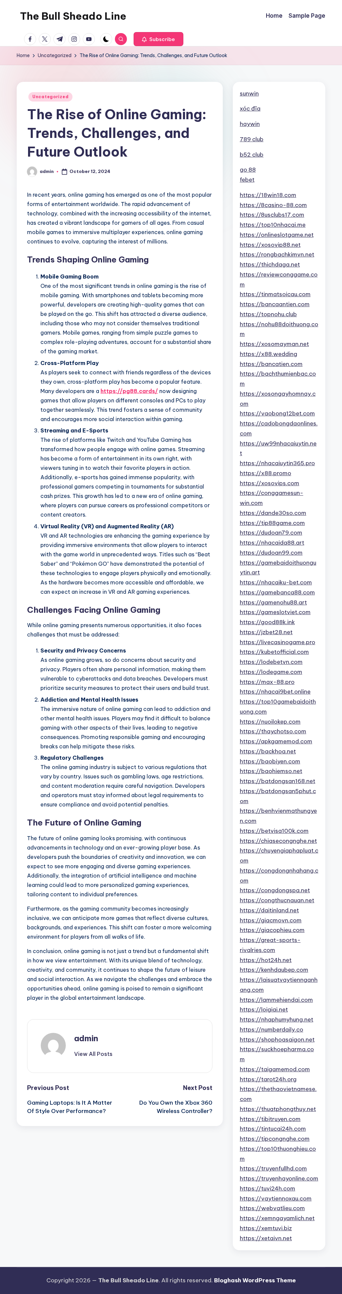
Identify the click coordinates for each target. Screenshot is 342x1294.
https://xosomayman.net (274, 344)
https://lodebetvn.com (271, 662)
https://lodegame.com (271, 672)
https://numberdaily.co (271, 1029)
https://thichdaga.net (270, 264)
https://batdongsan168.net (277, 781)
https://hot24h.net (266, 960)
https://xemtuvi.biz (266, 1228)
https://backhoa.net (268, 751)
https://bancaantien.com (275, 304)
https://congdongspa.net (275, 890)
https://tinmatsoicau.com (275, 294)
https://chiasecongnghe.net (278, 841)
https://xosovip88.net (270, 244)
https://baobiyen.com (270, 761)
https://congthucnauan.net (277, 900)
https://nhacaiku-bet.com (276, 582)
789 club (252, 139)
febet (247, 179)
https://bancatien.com (271, 364)
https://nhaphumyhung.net (276, 1019)
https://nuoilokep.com (270, 721)
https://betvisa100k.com (274, 831)
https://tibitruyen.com (270, 1119)
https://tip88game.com (272, 523)
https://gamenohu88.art (273, 602)
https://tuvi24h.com (267, 1188)
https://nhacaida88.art (272, 542)
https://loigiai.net (264, 1009)
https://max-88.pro (267, 682)
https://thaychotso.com (273, 731)
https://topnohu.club (268, 314)
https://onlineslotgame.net (277, 234)
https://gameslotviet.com (275, 612)
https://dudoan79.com (271, 532)
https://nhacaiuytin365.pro (277, 463)
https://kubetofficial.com (274, 652)
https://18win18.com (268, 195)
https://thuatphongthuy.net (278, 1109)
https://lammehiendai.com (276, 999)
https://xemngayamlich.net (277, 1218)
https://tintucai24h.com (273, 1128)
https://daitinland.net (269, 910)
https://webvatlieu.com (272, 1208)
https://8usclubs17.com (272, 214)
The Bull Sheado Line (73, 16)
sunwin (249, 93)
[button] (158, 39)
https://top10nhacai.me (273, 224)
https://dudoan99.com (271, 552)
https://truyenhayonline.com (279, 1178)
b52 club (252, 154)
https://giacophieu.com (272, 930)
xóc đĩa (250, 108)
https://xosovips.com (269, 483)
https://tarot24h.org (268, 1079)
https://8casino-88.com (273, 205)
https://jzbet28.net (266, 632)
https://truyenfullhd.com (273, 1168)
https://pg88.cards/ (129, 391)
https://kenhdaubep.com (274, 969)
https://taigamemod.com (275, 1069)
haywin (250, 124)
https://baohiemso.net (271, 771)
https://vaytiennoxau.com (276, 1198)
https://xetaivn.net (266, 1238)
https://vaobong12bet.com (277, 413)
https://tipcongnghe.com (275, 1138)
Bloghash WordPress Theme (255, 1280)
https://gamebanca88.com (277, 592)
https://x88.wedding (268, 354)
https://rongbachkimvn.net (277, 254)
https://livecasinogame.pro (277, 642)
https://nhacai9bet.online (275, 691)
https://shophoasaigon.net (277, 1039)
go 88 (248, 169)
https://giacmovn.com (271, 920)
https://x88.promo (265, 473)
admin (86, 1038)
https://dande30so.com (273, 513)
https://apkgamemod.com (276, 741)
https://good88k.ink (267, 622)
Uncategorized (50, 96)
